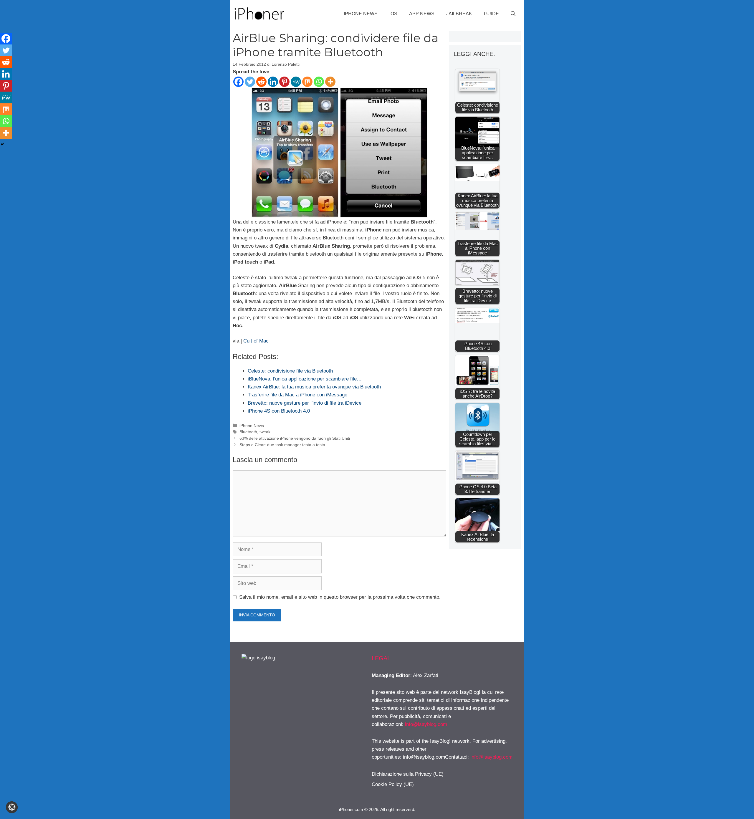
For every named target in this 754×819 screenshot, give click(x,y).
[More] (330, 82)
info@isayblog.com (426, 724)
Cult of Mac (256, 341)
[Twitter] (250, 82)
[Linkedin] (273, 82)
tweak (264, 431)
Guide (491, 13)
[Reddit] (261, 82)
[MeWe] (296, 82)
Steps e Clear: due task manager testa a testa (282, 444)
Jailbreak (459, 13)
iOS (393, 13)
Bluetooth (248, 431)
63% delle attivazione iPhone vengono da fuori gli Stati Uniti (294, 438)
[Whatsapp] (319, 82)
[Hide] (2, 144)
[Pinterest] (284, 82)
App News (421, 13)
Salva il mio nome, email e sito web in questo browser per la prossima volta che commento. (340, 597)
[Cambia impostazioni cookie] (12, 807)
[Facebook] (238, 82)
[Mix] (307, 82)
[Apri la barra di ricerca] (513, 13)
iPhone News (361, 13)
